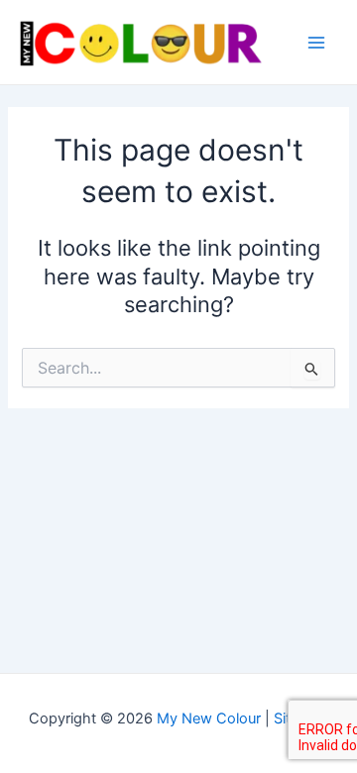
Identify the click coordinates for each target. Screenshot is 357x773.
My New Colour (209, 718)
